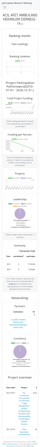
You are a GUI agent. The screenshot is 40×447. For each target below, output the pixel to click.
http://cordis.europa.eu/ (10, 444)
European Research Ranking (17, 3)
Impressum (30, 446)
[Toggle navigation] (5, 7)
